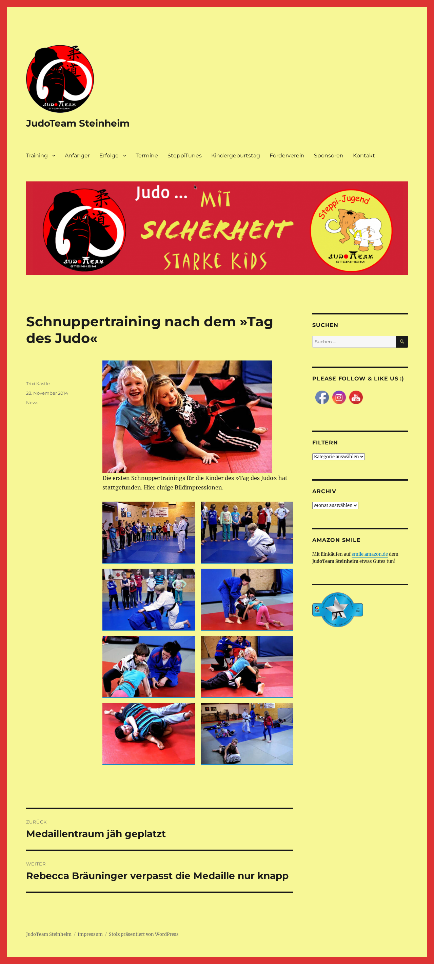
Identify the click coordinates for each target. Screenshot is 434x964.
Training (37, 155)
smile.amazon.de (370, 554)
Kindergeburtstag (235, 155)
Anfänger (77, 155)
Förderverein (287, 155)
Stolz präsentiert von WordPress (144, 934)
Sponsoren (328, 155)
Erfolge (109, 155)
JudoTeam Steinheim (78, 123)
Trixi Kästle (38, 383)
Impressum (90, 934)
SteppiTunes (184, 155)
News (32, 402)
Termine (147, 155)
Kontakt (364, 155)
